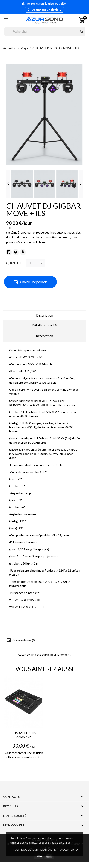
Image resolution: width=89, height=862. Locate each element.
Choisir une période (30, 282)
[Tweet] (16, 252)
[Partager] (9, 252)
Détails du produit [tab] (44, 325)
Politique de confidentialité (34, 849)
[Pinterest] (23, 252)
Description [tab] (44, 315)
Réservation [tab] (44, 336)
